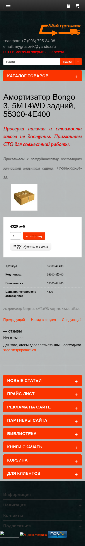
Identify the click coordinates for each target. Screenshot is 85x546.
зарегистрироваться (19, 349)
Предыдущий (14, 319)
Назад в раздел (43, 319)
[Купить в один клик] (30, 246)
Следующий (72, 319)
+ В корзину (34, 236)
